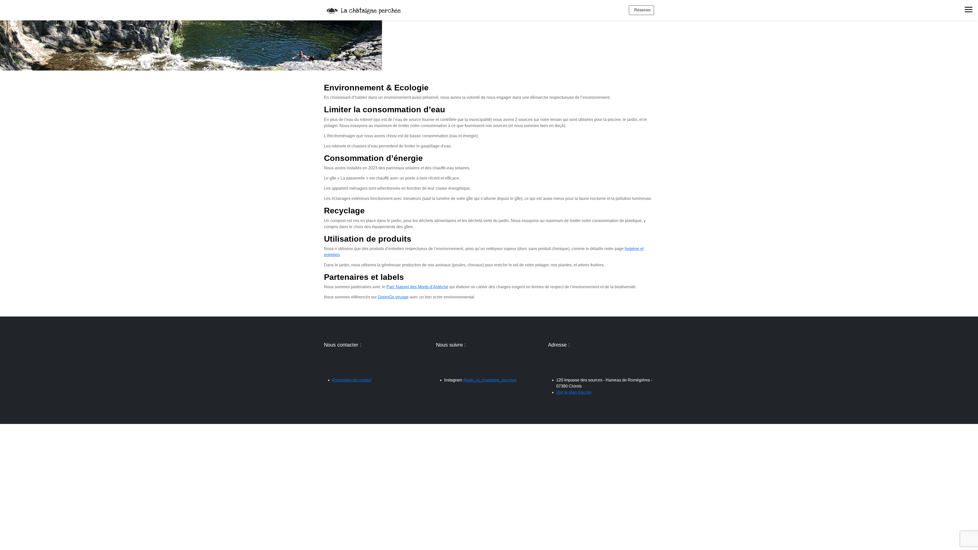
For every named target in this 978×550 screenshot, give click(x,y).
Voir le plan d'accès (573, 392)
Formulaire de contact (351, 380)
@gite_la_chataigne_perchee (490, 380)
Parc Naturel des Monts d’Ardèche (417, 287)
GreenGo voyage (393, 297)
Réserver (642, 10)
